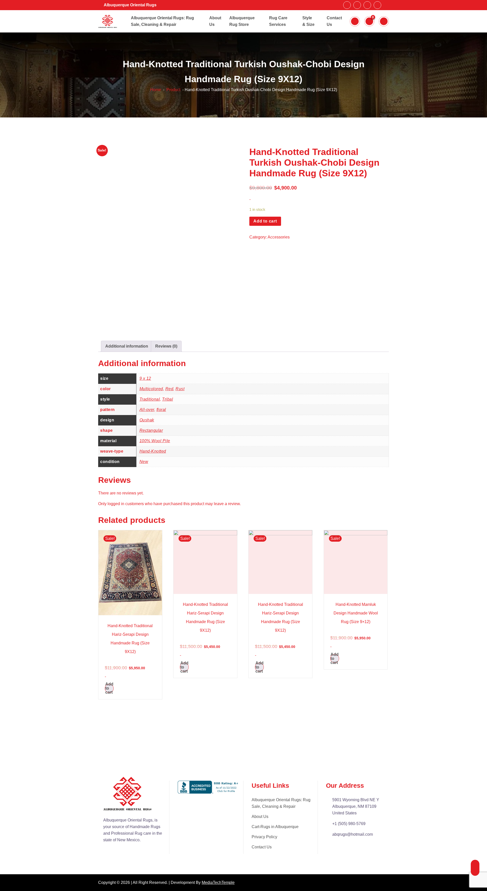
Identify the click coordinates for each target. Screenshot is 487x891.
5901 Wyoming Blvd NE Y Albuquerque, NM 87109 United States (355, 806)
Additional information (126, 346)
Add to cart (265, 221)
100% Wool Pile (155, 441)
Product (172, 90)
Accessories (279, 237)
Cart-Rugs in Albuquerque (275, 827)
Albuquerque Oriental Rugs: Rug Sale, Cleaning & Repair (281, 803)
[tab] (126, 346)
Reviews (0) (166, 346)
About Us (260, 816)
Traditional (150, 399)
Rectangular (151, 430)
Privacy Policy (264, 837)
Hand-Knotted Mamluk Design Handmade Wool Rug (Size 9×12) (356, 613)
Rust (180, 389)
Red (169, 389)
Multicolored (151, 389)
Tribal (167, 399)
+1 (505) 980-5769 (349, 823)
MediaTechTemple (218, 882)
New (144, 461)
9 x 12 (145, 378)
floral (161, 409)
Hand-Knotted (153, 451)
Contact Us (262, 847)
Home (155, 90)
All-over (147, 409)
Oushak (147, 420)
